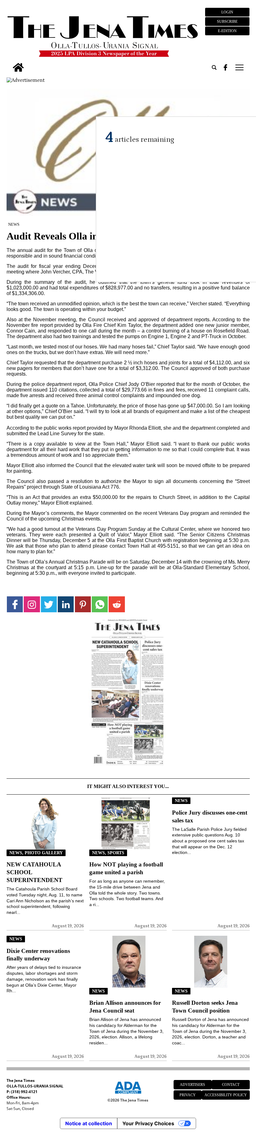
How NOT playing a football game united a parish (126, 868)
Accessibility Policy (225, 1095)
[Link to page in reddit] (117, 604)
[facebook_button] (225, 67)
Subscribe (227, 21)
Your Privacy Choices (148, 1123)
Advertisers (192, 1084)
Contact (230, 1084)
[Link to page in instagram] (32, 604)
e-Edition (227, 31)
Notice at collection (88, 1123)
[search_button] (214, 67)
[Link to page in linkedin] (66, 604)
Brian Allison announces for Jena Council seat (125, 1006)
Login (227, 12)
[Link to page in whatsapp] (100, 604)
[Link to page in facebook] (15, 604)
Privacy (188, 1095)
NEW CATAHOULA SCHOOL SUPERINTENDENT (34, 872)
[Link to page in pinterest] (83, 604)
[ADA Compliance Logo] (128, 1094)
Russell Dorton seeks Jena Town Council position (205, 1006)
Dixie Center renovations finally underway (38, 955)
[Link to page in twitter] (49, 604)
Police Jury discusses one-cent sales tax (209, 816)
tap (239, 67)
